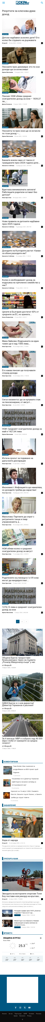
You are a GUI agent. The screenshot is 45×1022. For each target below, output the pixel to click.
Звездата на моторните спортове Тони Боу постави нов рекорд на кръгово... (22, 894)
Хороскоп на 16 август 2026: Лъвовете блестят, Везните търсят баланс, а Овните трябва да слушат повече (26, 794)
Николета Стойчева (8, 165)
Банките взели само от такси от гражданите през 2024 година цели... (21, 161)
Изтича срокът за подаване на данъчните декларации (17, 459)
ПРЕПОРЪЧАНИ (11, 859)
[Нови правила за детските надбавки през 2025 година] (22, 210)
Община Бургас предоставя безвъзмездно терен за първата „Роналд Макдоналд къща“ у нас (18, 660)
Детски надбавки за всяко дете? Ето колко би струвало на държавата (20, 39)
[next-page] (26, 621)
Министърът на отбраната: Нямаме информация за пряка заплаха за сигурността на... (26, 923)
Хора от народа (10, 840)
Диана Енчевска (7, 104)
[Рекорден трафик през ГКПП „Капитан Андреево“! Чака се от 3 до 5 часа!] (7, 913)
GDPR (25, 1013)
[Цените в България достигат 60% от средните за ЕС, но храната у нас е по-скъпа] (22, 300)
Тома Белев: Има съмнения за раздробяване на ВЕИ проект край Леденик (25, 769)
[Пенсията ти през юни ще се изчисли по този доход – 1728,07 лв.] (22, 118)
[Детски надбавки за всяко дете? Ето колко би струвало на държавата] (22, 26)
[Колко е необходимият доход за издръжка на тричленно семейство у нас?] (22, 268)
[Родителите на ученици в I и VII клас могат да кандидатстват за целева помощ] (22, 566)
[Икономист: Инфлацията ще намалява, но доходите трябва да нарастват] (22, 476)
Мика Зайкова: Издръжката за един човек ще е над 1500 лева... (20, 342)
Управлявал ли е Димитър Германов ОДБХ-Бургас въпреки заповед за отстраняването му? (25, 782)
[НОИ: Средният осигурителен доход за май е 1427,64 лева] (22, 417)
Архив (15, 1016)
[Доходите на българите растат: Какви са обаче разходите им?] (22, 239)
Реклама (38, 1013)
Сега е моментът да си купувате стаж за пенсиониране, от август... (21, 400)
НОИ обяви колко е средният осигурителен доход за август (17, 549)
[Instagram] (20, 1007)
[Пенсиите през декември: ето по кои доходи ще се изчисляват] (22, 55)
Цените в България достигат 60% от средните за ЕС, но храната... (20, 313)
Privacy (29, 1016)
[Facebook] (15, 1007)
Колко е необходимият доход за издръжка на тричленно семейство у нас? (21, 282)
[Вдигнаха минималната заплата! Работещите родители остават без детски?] (22, 178)
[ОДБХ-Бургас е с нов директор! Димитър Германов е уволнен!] (22, 686)
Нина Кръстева (6, 197)
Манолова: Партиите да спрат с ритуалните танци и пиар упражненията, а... (18, 519)
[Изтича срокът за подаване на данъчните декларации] (22, 447)
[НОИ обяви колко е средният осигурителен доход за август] (22, 537)
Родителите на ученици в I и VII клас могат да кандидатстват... (20, 579)
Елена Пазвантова (7, 317)
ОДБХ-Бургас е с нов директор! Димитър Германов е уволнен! (18, 704)
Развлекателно (7, 836)
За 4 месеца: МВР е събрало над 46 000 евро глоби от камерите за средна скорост (22, 741)
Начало (4, 1013)
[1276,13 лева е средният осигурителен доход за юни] (22, 595)
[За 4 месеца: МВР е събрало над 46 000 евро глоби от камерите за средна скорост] (22, 725)
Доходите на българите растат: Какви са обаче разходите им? (21, 252)
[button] (3, 3)
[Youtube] (29, 1007)
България (5, 34)
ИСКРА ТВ (5, 890)
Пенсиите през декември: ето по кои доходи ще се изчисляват (21, 68)
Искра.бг (4, 43)
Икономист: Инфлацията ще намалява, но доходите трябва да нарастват (22, 488)
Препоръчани (6, 247)
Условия (31, 1013)
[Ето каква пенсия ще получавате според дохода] (22, 359)
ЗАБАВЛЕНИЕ (10, 805)
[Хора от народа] (22, 823)
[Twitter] (24, 1007)
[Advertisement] (22, 990)
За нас (11, 1013)
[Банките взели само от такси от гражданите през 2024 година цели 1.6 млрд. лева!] (22, 149)
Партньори (18, 1013)
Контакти (22, 1016)
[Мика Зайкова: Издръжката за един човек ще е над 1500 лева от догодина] (22, 329)
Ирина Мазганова (7, 72)
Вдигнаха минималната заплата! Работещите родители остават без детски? (19, 192)
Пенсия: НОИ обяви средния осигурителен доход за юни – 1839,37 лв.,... (21, 99)
